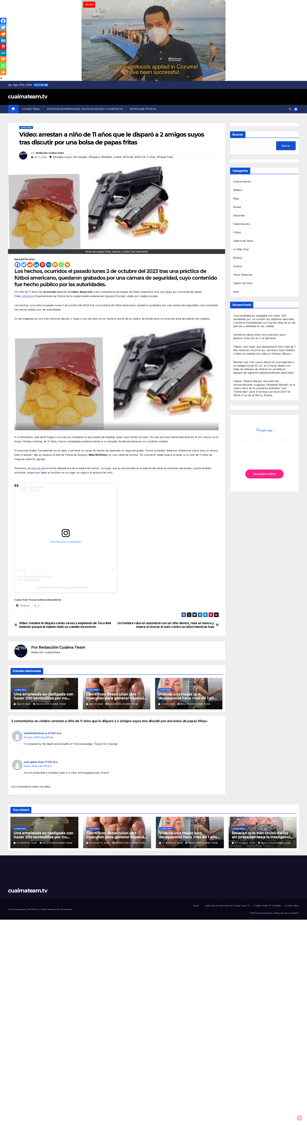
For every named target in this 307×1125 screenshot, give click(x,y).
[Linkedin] (36, 265)
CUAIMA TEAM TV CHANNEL (267, 905)
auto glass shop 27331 (38, 762)
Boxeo (237, 207)
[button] (290, 109)
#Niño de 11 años (145, 157)
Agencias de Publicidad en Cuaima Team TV (227, 905)
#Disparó (94, 157)
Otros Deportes (242, 274)
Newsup (52, 909)
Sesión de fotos (243, 283)
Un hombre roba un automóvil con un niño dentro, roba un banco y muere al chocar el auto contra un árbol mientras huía (166, 625)
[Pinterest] (42, 265)
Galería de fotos (243, 240)
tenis (236, 291)
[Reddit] (30, 265)
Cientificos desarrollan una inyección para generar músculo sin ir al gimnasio (116, 698)
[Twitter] (24, 265)
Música (237, 257)
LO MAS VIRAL (31, 109)
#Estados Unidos (111, 157)
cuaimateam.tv (27, 96)
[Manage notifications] (299, 1118)
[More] (67, 265)
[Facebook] (17, 265)
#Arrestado (80, 157)
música (237, 266)
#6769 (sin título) (143, 109)
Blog (236, 198)
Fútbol (237, 232)
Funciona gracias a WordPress (23, 909)
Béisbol (237, 190)
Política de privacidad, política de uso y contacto (85, 109)
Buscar (237, 134)
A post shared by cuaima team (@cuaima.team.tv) (62, 587)
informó (27, 296)
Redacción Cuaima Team (50, 152)
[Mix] (55, 265)
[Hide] (1, 78)
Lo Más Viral (26, 127)
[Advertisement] (96, 968)
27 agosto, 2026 (27, 843)
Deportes (239, 215)
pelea (168, 291)
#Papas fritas (165, 157)
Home (196, 905)
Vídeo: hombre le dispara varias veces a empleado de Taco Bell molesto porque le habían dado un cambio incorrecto (65, 625)
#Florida (128, 157)
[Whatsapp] (61, 265)
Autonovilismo (242, 181)
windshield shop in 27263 (40, 733)
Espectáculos (241, 223)
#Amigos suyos (62, 157)
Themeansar (66, 909)
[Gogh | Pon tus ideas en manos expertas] (264, 430)
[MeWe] (48, 265)
